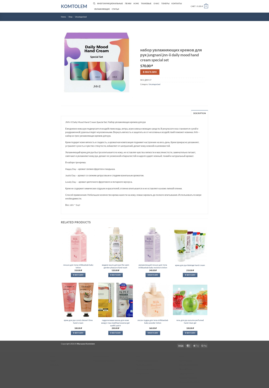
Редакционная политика (104, 360)
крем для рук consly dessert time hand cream (78, 321)
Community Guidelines (189, 382)
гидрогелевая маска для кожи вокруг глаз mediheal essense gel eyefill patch (115, 323)
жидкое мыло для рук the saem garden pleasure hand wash (115, 266)
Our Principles (185, 360)
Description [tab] (199, 113)
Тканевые (146, 3)
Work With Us (185, 369)
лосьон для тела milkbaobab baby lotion (78, 266)
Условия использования (147, 360)
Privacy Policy (142, 373)
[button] (199, 6)
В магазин (150, 72)
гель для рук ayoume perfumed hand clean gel (190, 321)
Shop (70, 17)
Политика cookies (144, 365)
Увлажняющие (102, 9)
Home (136, 3)
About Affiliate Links (188, 378)
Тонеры (165, 3)
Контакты (176, 3)
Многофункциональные (110, 3)
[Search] (94, 3)
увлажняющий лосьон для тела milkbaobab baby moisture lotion (152, 266)
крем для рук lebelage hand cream (190, 265)
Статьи (115, 9)
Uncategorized (81, 17)
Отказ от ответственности (148, 369)
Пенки (128, 3)
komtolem (74, 6)
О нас (156, 3)
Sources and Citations (188, 365)
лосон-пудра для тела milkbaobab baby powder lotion (152, 321)
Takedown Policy (186, 373)
